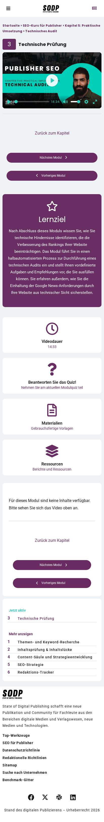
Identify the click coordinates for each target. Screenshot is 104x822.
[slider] (31, 101)
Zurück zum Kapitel (52, 133)
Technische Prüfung (36, 618)
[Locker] (59, 797)
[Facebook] (31, 797)
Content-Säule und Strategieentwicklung (55, 657)
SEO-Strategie (31, 665)
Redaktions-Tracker (36, 672)
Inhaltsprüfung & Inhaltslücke (45, 650)
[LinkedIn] (73, 797)
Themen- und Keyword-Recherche (49, 642)
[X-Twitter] (45, 797)
